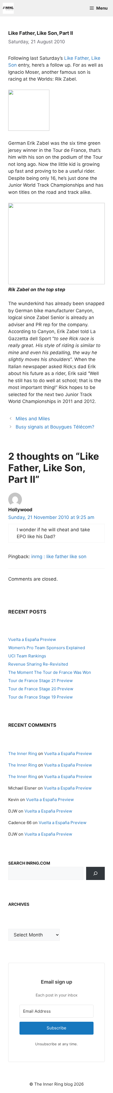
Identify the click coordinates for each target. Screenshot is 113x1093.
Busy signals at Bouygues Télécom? (55, 427)
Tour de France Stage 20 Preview (40, 688)
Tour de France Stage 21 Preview (40, 680)
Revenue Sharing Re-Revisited (38, 664)
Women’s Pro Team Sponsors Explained (46, 647)
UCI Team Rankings (27, 655)
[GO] (95, 873)
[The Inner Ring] (8, 8)
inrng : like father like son (58, 556)
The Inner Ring (22, 753)
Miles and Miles (33, 418)
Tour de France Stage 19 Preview (40, 697)
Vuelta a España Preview (32, 639)
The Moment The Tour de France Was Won (49, 672)
